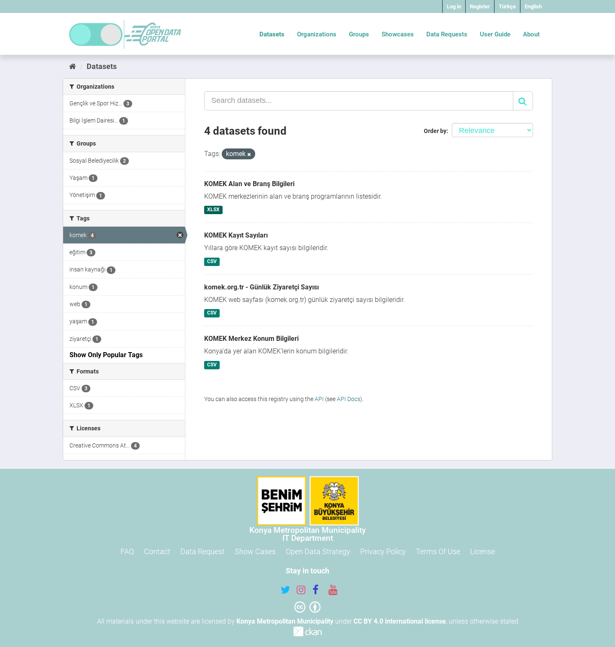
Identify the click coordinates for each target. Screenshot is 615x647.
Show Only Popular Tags (106, 355)
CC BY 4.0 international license (400, 621)
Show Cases (255, 551)
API (319, 399)
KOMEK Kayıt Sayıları (236, 235)
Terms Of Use (438, 551)
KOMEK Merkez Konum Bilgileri (251, 339)
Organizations (316, 34)
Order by (435, 131)
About (531, 34)
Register (480, 6)
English (533, 6)
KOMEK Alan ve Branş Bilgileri (249, 184)
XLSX (213, 210)
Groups (359, 34)
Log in (454, 6)
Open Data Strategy (318, 551)
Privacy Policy (383, 551)
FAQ (127, 551)
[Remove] (249, 154)
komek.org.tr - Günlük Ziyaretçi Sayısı (261, 287)
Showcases (398, 34)
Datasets (271, 34)
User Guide (495, 34)
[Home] (72, 66)
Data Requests (446, 34)
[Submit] (523, 100)
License (482, 551)
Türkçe (507, 6)
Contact (157, 551)
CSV (212, 261)
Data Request (202, 551)
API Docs (348, 399)
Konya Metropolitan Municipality (284, 621)
